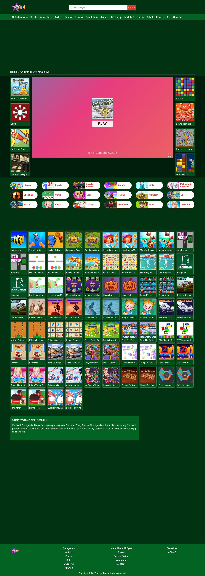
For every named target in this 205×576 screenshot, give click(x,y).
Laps (13, 123)
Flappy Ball (108, 295)
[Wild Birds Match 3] (166, 314)
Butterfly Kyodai (184, 149)
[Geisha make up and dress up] (55, 382)
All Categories (20, 17)
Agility (58, 17)
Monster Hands (19, 98)
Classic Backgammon (131, 385)
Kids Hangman (146, 272)
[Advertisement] (102, 42)
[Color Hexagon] (166, 382)
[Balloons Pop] (20, 146)
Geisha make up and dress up (61, 385)
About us (121, 560)
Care (89, 195)
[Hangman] (185, 269)
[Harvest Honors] (74, 269)
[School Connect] (55, 337)
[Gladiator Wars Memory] (55, 314)
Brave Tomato (183, 123)
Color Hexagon (165, 385)
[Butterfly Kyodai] (185, 146)
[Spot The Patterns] (129, 337)
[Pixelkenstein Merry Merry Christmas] (37, 292)
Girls (151, 185)
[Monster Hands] (20, 95)
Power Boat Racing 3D (95, 318)
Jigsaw (104, 17)
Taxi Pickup (182, 250)
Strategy (153, 195)
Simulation (91, 17)
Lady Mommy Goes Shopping (98, 363)
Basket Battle (54, 250)
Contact (121, 564)
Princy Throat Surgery (21, 385)
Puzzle (58, 185)
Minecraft (123, 204)
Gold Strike (182, 174)
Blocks (179, 98)
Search (131, 7)
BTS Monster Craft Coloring (171, 340)
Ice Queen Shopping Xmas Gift (98, 385)
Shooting (28, 195)
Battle (33, 17)
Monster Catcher (74, 295)
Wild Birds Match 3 (167, 318)
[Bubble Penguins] (55, 404)
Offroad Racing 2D (185, 295)
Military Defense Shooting (22, 340)
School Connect (55, 340)
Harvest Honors (73, 272)
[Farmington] (18, 404)
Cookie (121, 552)
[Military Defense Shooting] (18, 337)
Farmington (16, 408)
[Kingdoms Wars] (74, 247)
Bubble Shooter (155, 17)
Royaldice (15, 363)
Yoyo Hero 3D (35, 250)
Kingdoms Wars (73, 250)
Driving (79, 17)
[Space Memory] (148, 292)
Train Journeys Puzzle (58, 363)
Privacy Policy (121, 556)
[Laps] (20, 120)
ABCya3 (69, 568)
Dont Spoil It (164, 363)
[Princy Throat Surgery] (18, 382)
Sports (184, 195)
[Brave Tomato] (185, 120)
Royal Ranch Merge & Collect (116, 250)
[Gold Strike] (185, 171)
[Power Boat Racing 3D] (92, 314)
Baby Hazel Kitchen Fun (132, 318)
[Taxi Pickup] (185, 247)
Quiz (151, 204)
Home (13, 71)
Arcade (121, 185)
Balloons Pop (18, 149)
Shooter (178, 17)
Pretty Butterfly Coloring (96, 340)
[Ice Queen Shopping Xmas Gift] (92, 382)
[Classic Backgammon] (129, 382)
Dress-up (116, 17)
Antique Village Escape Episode (20, 174)
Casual (68, 17)
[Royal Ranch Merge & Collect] (111, 247)
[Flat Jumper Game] (37, 269)
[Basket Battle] (55, 247)
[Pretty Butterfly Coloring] (92, 337)
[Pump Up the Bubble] (129, 359)
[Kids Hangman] (148, 269)
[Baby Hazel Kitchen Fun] (129, 314)
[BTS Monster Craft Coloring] (166, 337)
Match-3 (129, 17)
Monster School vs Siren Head (153, 250)
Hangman (181, 272)
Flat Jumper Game (37, 272)
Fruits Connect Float (112, 272)
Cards (140, 17)
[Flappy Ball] (111, 292)
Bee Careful (16, 250)
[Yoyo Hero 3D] (37, 247)
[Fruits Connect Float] (111, 269)
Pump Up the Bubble (131, 363)
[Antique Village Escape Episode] (20, 171)
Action (68, 552)
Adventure (46, 17)
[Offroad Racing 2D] (185, 292)
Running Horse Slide (38, 318)
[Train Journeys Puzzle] (55, 359)
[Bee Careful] (18, 247)
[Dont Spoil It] (166, 359)
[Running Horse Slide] (37, 314)
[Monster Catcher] (74, 292)
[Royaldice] (18, 359)
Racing (121, 195)
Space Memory (147, 295)
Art (168, 17)
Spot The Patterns (130, 340)
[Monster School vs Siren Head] (148, 247)
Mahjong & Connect (185, 185)
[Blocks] (185, 95)
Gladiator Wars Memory (58, 318)
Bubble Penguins (55, 408)
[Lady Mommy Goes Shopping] (92, 359)
